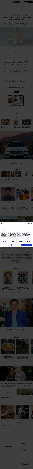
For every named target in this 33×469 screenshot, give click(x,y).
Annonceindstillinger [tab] (20, 225)
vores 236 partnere (6, 230)
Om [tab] (28, 225)
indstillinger (25, 234)
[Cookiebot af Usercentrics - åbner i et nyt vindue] (28, 223)
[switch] (12, 241)
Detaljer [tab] (12, 225)
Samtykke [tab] (4, 225)
